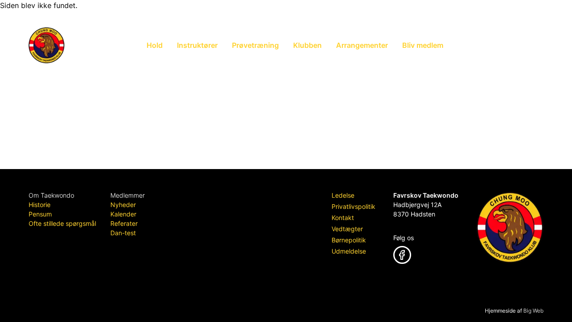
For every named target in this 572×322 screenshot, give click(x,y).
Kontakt (343, 217)
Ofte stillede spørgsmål (62, 223)
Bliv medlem (422, 45)
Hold (155, 45)
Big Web (533, 310)
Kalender (123, 214)
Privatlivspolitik (353, 206)
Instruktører (197, 45)
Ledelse (343, 195)
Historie (39, 204)
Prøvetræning (255, 45)
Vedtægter (347, 229)
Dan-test (123, 233)
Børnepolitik (349, 240)
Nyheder (123, 204)
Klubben (307, 45)
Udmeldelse (349, 251)
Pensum (40, 214)
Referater (124, 223)
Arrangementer (362, 45)
